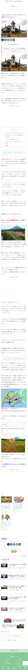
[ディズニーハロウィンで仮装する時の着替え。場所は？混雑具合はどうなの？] (18, 500)
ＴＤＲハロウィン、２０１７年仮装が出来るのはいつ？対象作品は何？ (6, 506)
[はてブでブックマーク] (8, 40)
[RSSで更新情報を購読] (15, 551)
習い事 (20, 659)
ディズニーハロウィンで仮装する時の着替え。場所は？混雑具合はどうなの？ (18, 506)
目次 (12, 130)
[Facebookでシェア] (5, 40)
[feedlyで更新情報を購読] (12, 551)
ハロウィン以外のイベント (12, 139)
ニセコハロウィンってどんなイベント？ (14, 133)
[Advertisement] (14, 116)
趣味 (7, 661)
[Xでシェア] (2, 40)
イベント (4, 538)
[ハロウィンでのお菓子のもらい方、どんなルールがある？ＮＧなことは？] (6, 518)
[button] (13, 40)
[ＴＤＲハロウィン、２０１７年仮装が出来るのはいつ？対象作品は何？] (6, 500)
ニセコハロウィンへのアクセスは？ (13, 141)
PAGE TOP (14, 650)
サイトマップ (21, 661)
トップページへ (7, 659)
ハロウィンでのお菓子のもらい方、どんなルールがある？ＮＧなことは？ (6, 524)
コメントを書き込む (14, 636)
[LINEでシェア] (11, 40)
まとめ (6, 143)
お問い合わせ (7, 663)
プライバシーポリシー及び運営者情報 (20, 664)
